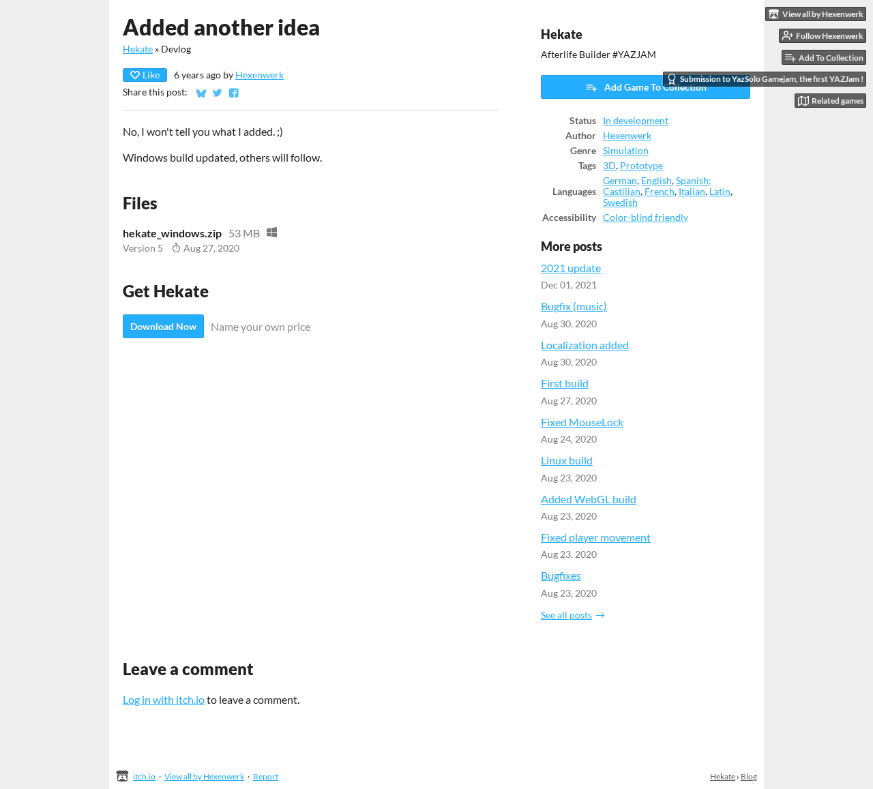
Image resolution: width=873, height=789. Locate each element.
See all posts (566, 615)
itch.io (144, 776)
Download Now (163, 326)
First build (565, 382)
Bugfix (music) (574, 305)
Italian (692, 191)
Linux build (567, 459)
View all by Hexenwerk (204, 776)
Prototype (641, 165)
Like (151, 74)
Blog (749, 776)
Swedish (620, 202)
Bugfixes (561, 575)
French (660, 191)
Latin (719, 191)
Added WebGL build (588, 498)
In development (635, 120)
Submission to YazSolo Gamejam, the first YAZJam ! (771, 79)
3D (609, 165)
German (620, 180)
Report (265, 776)
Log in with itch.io (164, 699)
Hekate (138, 49)
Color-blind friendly (645, 217)
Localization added (585, 344)
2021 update (571, 267)
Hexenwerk (259, 75)
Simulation (626, 150)
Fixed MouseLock (582, 421)
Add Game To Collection (655, 87)
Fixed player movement (596, 537)
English (656, 180)
